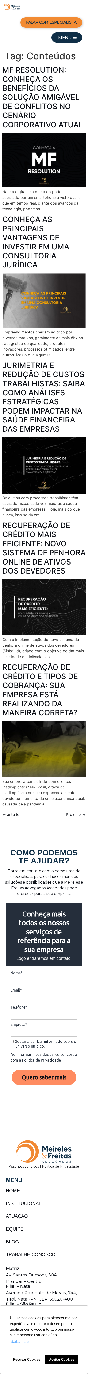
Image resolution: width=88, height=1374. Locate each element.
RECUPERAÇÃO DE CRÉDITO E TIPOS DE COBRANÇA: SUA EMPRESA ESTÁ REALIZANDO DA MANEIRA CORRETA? (40, 690)
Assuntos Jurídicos (24, 1166)
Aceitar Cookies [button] (61, 1359)
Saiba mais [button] (20, 1341)
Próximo (76, 814)
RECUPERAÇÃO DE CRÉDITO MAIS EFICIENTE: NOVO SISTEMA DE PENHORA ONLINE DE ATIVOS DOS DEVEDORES (44, 548)
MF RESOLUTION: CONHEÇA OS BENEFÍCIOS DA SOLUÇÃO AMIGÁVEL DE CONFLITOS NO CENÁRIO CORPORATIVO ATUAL (42, 97)
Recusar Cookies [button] (26, 1359)
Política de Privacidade (41, 1060)
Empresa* (19, 1024)
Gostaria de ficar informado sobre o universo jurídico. (45, 1043)
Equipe (14, 1229)
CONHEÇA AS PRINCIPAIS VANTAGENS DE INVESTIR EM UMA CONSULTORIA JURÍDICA (35, 242)
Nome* (17, 973)
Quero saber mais (44, 1077)
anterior (11, 814)
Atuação (17, 1216)
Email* (16, 990)
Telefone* (19, 1007)
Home (13, 1190)
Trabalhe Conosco (31, 1254)
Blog (12, 1241)
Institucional (23, 1203)
